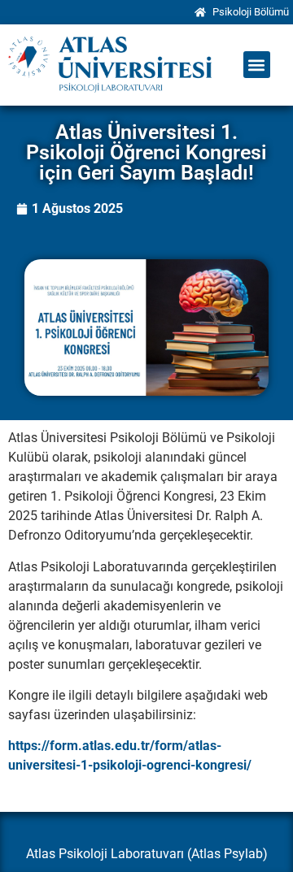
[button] (256, 64)
